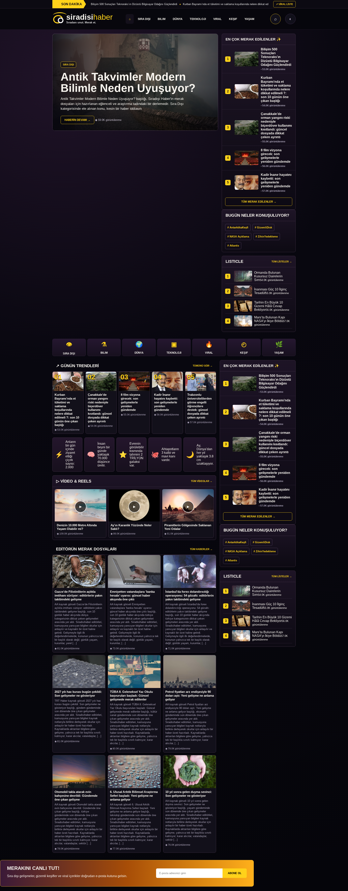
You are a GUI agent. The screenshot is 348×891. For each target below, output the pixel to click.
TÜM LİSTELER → (281, 261)
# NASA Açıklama (238, 236)
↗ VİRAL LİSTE (284, 4)
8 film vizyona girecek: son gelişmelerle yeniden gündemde (130, 402)
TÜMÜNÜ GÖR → (202, 365)
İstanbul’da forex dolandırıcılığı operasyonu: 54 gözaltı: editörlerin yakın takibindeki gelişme (189, 595)
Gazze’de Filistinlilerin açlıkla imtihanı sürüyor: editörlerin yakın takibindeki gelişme (78, 595)
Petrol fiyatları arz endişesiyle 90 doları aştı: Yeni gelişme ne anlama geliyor (189, 695)
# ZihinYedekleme (267, 236)
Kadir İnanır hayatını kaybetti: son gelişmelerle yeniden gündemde (166, 402)
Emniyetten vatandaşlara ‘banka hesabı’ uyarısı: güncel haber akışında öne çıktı (132, 595)
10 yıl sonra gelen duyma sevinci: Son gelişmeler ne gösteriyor (188, 793)
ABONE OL (234, 873)
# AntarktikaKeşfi (237, 227)
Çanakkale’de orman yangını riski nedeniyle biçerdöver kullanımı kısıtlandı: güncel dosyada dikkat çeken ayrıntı (100, 408)
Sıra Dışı (144, 19)
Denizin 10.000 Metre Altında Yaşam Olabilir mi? (77, 527)
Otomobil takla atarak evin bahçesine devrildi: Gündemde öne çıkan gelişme (76, 795)
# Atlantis (233, 245)
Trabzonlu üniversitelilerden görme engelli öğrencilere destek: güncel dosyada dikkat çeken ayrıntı (199, 406)
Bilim (162, 19)
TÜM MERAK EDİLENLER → (258, 201)
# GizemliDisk (263, 227)
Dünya (177, 19)
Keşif (233, 19)
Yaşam (249, 19)
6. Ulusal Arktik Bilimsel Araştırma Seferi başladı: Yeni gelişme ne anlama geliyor (134, 795)
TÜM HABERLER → (201, 549)
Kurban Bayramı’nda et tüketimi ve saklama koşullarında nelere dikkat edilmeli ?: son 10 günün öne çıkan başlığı (249, 4)
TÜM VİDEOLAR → (201, 481)
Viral (217, 19)
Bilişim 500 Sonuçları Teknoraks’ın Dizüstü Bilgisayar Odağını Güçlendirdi (134, 4)
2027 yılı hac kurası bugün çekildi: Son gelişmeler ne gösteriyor (78, 693)
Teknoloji (198, 19)
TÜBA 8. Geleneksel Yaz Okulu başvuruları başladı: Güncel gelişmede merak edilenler (131, 695)
